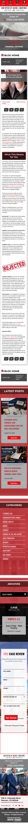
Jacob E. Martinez (10, 337)
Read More (14, 437)
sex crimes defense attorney (13, 196)
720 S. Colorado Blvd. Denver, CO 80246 (11, 799)
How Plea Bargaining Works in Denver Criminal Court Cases (12, 471)
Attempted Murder (9, 546)
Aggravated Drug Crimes (11, 517)
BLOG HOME (11, 55)
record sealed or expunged (14, 186)
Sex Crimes (23, 102)
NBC (11, 133)
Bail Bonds (7, 554)
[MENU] (3, 1)
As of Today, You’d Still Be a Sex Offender (14, 76)
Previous (10, 568)
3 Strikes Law (7, 513)
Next (19, 568)
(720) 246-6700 (15, 19)
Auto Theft (6, 550)
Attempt (5, 542)
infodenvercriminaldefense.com (12, 802)
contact (17, 324)
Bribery (5, 559)
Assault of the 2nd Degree (12, 534)
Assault (5, 530)
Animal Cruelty (8, 521)
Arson (5, 526)
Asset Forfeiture (9, 538)
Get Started (11, 717)
